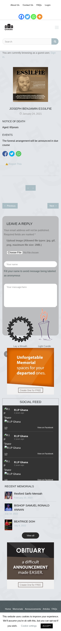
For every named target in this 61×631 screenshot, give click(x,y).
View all (30, 535)
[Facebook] (21, 16)
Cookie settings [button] (29, 625)
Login (48, 5)
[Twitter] (27, 16)
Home (8, 609)
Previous (10, 206)
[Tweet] (12, 153)
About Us (14, 5)
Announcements (33, 609)
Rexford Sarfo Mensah (28, 493)
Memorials (18, 609)
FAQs (39, 5)
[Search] (54, 41)
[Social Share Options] (6, 428)
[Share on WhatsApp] (18, 153)
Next (52, 206)
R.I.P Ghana (21, 410)
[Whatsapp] (33, 16)
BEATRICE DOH (24, 521)
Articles (46, 609)
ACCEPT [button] (47, 626)
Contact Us (28, 5)
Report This (15, 164)
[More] (39, 16)
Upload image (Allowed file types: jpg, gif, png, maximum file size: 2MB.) (31, 242)
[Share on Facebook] (5, 153)
